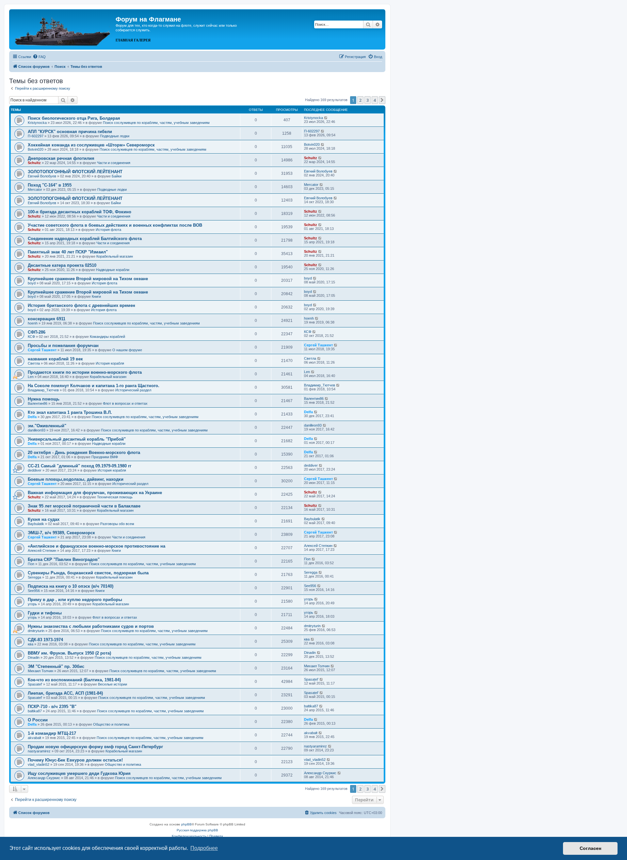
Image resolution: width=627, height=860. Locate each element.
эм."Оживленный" (47, 425)
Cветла (34, 363)
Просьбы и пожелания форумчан (63, 345)
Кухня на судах (43, 519)
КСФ (31, 337)
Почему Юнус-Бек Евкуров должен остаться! (75, 760)
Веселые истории (112, 684)
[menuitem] (39, 57)
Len (31, 377)
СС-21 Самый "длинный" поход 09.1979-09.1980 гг (79, 465)
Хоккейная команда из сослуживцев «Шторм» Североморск (91, 145)
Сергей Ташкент (42, 350)
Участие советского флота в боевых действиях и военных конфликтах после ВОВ (115, 225)
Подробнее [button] (204, 848)
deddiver (34, 470)
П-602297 (35, 136)
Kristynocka (37, 123)
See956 (34, 591)
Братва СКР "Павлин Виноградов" (64, 559)
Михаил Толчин (40, 671)
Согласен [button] (590, 848)
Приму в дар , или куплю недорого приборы (75, 599)
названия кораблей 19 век (55, 358)
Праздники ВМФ (104, 457)
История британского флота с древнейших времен (81, 305)
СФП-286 (36, 332)
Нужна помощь (43, 399)
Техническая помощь (115, 497)
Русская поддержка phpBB (197, 830)
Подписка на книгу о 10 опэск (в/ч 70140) (70, 586)
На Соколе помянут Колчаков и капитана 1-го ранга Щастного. (93, 385)
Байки (116, 176)
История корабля (110, 363)
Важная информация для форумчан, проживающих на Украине (95, 492)
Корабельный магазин (114, 256)
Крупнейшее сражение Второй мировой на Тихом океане (88, 278)
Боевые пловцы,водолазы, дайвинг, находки (75, 479)
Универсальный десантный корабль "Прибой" (77, 439)
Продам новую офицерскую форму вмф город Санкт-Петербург (95, 746)
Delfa (32, 417)
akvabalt (34, 738)
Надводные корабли (112, 270)
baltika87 (35, 711)
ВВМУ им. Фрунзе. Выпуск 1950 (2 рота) (69, 653)
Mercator (35, 189)
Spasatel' (35, 684)
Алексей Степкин (42, 550)
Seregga (34, 577)
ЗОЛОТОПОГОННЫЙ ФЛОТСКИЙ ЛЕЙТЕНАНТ (75, 171)
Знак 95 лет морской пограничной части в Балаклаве (84, 506)
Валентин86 (37, 403)
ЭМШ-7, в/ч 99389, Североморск (61, 532)
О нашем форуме (127, 350)
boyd (32, 283)
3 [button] (367, 100)
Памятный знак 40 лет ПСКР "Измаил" (68, 251)
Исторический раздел (133, 390)
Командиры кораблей (107, 337)
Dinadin (34, 657)
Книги (96, 296)
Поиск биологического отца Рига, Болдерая (74, 118)
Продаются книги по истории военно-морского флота (85, 372)
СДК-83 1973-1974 (45, 639)
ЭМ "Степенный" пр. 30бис (56, 666)
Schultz (34, 163)
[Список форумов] (63, 29)
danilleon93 (36, 430)
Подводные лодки (114, 136)
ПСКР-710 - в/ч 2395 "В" (52, 706)
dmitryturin (36, 631)
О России (38, 719)
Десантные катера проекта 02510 (62, 265)
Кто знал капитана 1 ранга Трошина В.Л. (70, 412)
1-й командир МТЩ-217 (52, 733)
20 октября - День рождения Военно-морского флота (84, 452)
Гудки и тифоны (45, 613)
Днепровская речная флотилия (61, 158)
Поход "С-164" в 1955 (50, 185)
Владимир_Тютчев (43, 390)
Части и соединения (113, 163)
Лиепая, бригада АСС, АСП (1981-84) (65, 693)
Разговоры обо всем (117, 524)
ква (30, 644)
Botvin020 (35, 149)
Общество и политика (111, 724)
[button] (382, 100)
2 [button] (360, 100)
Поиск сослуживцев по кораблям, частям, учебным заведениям (156, 123)
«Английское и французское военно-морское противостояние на (96, 546)
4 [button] (375, 100)
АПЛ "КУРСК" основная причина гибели (70, 131)
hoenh (33, 323)
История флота (108, 230)
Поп (31, 564)
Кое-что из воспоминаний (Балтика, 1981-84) (74, 679)
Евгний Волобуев (42, 176)
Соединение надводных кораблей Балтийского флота (85, 238)
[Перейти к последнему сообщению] (326, 118)
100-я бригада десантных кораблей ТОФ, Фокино (79, 211)
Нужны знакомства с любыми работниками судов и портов (91, 626)
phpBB (186, 824)
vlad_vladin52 (38, 764)
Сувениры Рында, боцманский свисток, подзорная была (88, 572)
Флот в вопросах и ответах (125, 403)
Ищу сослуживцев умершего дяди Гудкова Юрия (79, 773)
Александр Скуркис (44, 778)
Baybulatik (36, 524)
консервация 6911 (46, 318)
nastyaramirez (39, 751)
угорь (32, 604)
